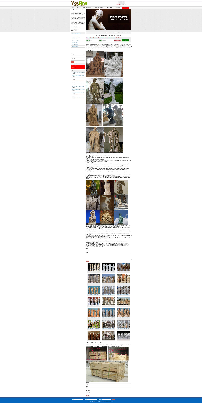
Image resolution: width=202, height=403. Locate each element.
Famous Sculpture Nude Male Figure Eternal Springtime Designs (78, 75)
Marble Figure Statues (87, 7)
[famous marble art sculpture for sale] (109, 47)
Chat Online (74, 65)
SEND (87, 261)
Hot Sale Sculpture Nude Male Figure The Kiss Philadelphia (78, 86)
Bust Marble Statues (75, 42)
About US (78, 7)
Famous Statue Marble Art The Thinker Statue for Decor (78, 83)
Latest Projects (109, 7)
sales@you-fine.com (123, 2)
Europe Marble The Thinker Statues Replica (78, 72)
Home (73, 7)
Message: (72, 56)
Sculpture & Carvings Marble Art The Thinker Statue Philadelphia (78, 97)
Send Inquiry (74, 67)
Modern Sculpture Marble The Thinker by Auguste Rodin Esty (78, 92)
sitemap (112, 401)
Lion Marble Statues (75, 44)
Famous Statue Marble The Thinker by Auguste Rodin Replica (78, 78)
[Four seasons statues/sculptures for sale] (108, 19)
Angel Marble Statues (75, 38)
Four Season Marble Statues (76, 40)
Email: (87, 252)
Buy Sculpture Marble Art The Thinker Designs (78, 89)
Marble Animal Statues (99, 7)
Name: (72, 49)
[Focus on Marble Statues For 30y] (79, 3)
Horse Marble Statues (75, 46)
